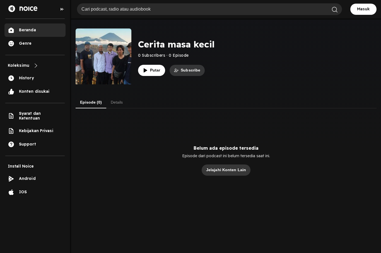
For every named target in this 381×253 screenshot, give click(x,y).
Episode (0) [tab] (91, 102)
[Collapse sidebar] (62, 9)
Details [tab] (117, 102)
